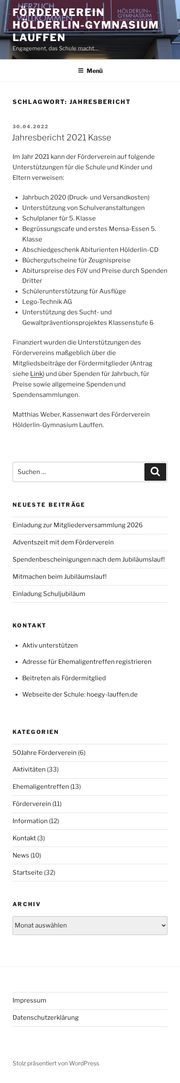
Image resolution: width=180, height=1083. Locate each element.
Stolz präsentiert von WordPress (56, 1063)
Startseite (28, 872)
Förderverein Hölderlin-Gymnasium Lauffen (86, 25)
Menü (95, 70)
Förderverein (32, 804)
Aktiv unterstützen (50, 645)
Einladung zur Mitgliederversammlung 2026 (78, 525)
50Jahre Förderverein (45, 753)
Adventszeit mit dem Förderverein (63, 542)
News (21, 855)
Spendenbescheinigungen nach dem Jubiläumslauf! (89, 559)
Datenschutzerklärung (46, 1017)
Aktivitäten (29, 769)
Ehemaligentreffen (41, 786)
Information (30, 821)
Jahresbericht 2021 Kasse (61, 137)
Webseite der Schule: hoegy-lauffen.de (80, 694)
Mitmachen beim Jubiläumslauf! (60, 576)
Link (36, 374)
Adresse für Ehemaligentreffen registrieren (87, 662)
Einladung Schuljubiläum (49, 594)
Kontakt (24, 838)
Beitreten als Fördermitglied (64, 678)
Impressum (29, 1000)
